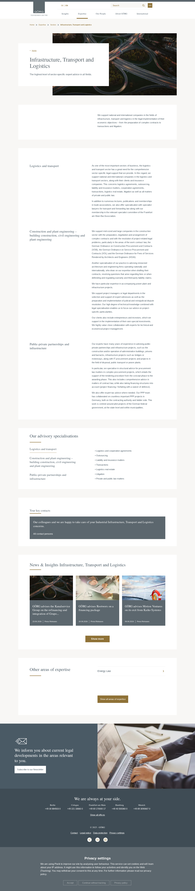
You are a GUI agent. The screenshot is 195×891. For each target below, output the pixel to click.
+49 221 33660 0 (75, 809)
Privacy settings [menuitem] (116, 833)
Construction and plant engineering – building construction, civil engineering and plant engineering (53, 462)
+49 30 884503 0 (53, 809)
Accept (70, 883)
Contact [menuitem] (74, 833)
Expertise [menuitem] (82, 13)
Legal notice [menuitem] (85, 833)
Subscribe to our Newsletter (30, 769)
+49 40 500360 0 (119, 809)
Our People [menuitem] (101, 13)
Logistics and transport (43, 449)
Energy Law (104, 671)
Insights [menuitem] (65, 13)
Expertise (42, 25)
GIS (150, 6)
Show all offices (97, 815)
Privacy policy (120, 883)
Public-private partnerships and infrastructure (48, 477)
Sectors (53, 25)
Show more (97, 639)
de (62, 6)
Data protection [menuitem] (100, 833)
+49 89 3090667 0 (141, 809)
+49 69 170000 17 (97, 809)
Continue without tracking (94, 883)
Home (32, 25)
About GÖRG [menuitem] (121, 13)
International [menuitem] (142, 13)
